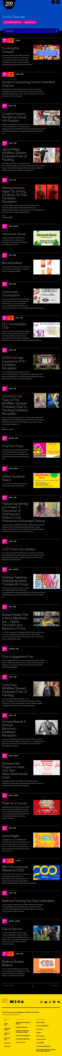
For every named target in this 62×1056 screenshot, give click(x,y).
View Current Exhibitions (12, 22)
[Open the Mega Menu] (53, 2)
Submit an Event (30, 22)
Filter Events (9, 31)
